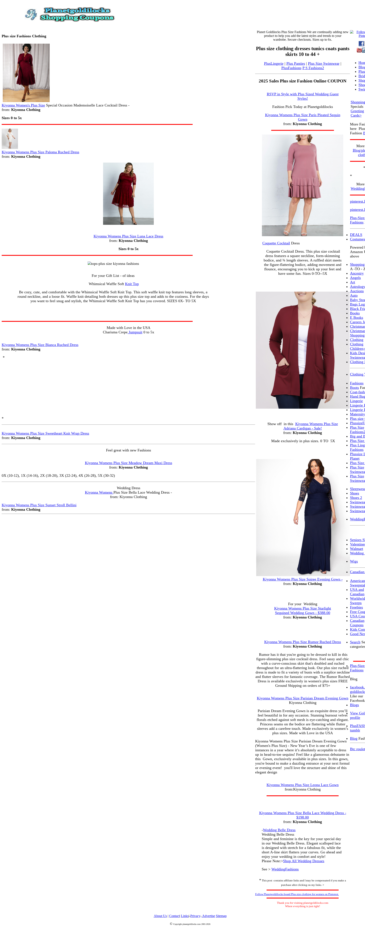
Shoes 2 (356, 498)
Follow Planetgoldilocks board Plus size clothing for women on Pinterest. (297, 894)
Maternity (357, 414)
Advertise (208, 916)
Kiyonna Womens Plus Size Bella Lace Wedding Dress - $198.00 (302, 815)
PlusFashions (291, 68)
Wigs (354, 561)
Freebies (356, 607)
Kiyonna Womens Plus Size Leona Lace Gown (303, 785)
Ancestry (357, 273)
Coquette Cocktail (276, 243)
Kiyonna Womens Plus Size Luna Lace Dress (128, 236)
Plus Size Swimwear (323, 63)
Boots (354, 387)
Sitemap (221, 916)
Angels (355, 278)
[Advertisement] (128, 388)
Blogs (354, 705)
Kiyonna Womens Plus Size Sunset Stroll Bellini (39, 505)
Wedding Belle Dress (279, 830)
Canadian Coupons (357, 622)
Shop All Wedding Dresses (303, 861)
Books (355, 313)
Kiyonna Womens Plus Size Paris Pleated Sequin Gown (302, 117)
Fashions (357, 383)
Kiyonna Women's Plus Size (23, 105)
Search (355, 642)
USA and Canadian (357, 591)
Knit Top (132, 284)
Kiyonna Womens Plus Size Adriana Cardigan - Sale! (310, 426)
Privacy (195, 916)
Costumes (357, 239)
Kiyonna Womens (99, 492)
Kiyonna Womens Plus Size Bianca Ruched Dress (40, 345)
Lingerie (356, 401)
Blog (353, 738)
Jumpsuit (135, 332)
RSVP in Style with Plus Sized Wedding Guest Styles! (303, 96)
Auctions (357, 291)
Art (352, 282)
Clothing (356, 340)
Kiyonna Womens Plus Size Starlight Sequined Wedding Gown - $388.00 (302, 610)
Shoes (354, 493)
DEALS (356, 235)
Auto (354, 295)
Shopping (357, 264)
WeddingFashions (285, 869)
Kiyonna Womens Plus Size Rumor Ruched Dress (302, 642)
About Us (160, 916)
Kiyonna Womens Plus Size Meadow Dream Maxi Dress (128, 463)
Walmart (356, 549)
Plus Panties (295, 63)
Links (185, 916)
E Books (356, 317)
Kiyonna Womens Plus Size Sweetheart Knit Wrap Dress (45, 433)
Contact (174, 916)
